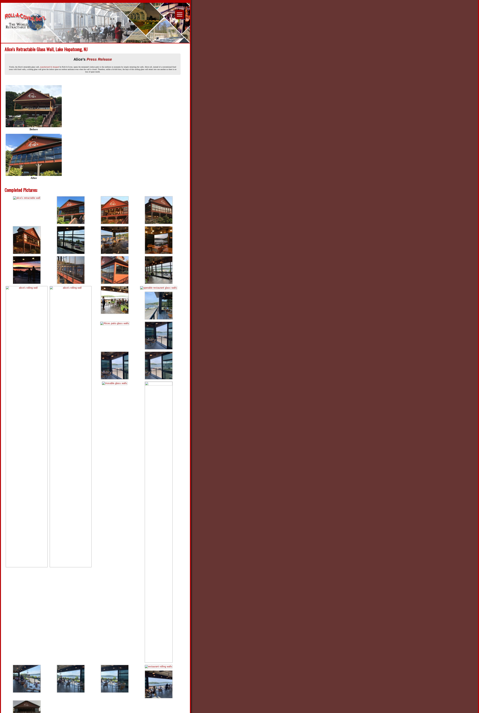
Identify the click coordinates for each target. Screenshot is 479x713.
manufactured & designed (49, 67)
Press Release (99, 59)
